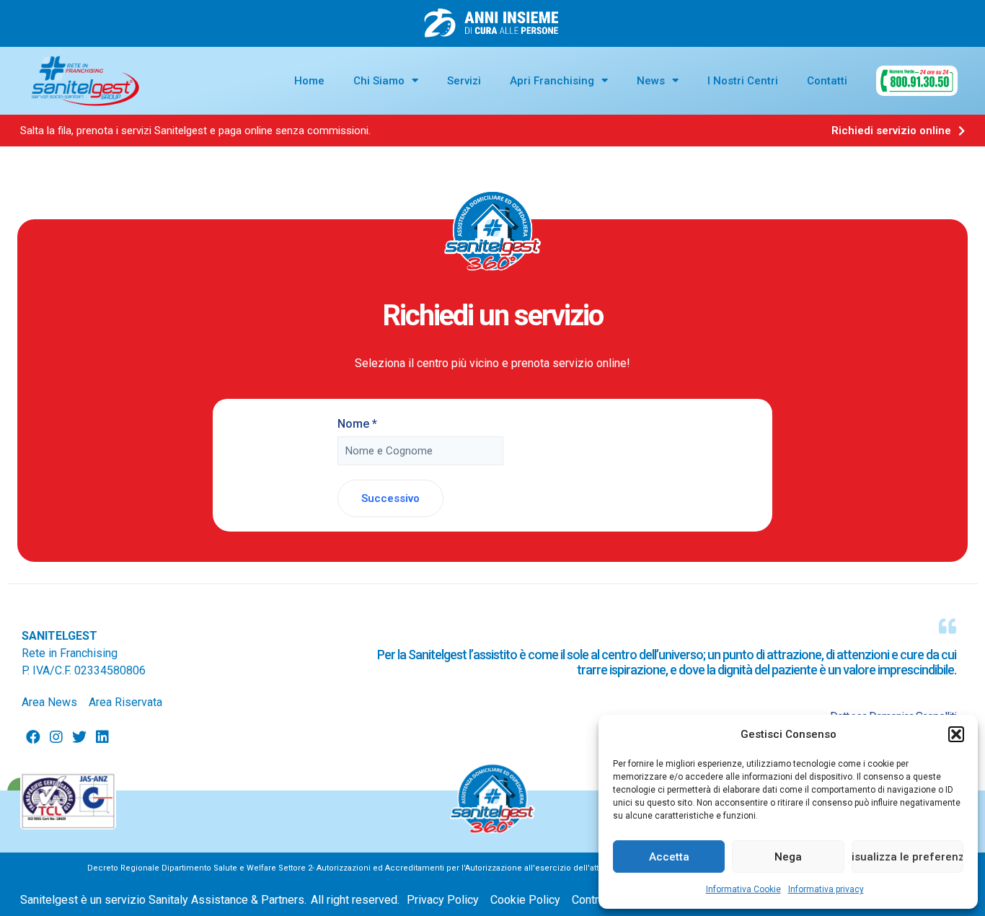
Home (309, 80)
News (651, 80)
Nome (357, 424)
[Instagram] (56, 737)
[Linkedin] (102, 737)
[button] (956, 734)
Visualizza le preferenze (907, 856)
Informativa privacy (826, 889)
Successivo (390, 498)
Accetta (669, 856)
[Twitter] (79, 737)
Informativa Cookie (743, 889)
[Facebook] (33, 737)
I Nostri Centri (742, 80)
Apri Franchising (552, 80)
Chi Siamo (379, 80)
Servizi (464, 80)
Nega (788, 856)
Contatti (827, 80)
